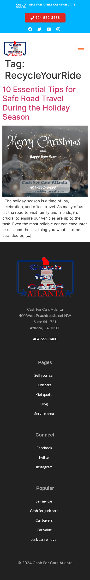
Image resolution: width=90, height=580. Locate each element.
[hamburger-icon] (81, 48)
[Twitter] (40, 29)
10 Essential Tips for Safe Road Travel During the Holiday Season (39, 103)
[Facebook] (30, 29)
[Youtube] (49, 29)
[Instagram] (58, 29)
